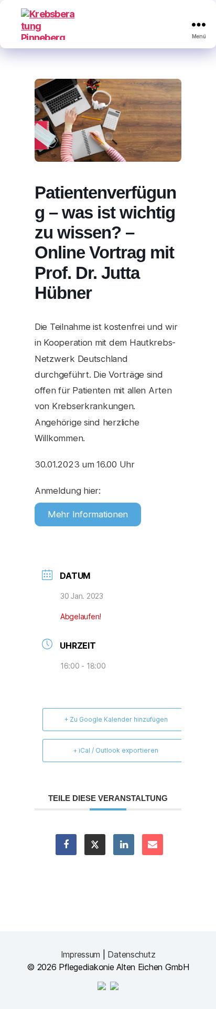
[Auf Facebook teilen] (66, 844)
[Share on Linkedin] (123, 844)
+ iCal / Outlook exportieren (115, 750)
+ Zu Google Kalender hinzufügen (116, 719)
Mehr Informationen (88, 514)
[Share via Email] (152, 844)
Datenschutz (131, 954)
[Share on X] (94, 844)
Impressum (81, 954)
